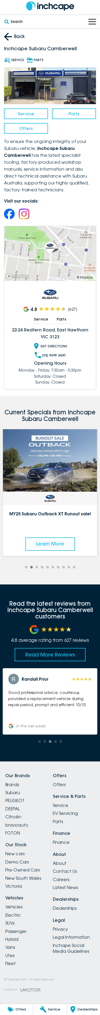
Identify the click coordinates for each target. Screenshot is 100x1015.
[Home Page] (50, 6)
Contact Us (65, 871)
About (59, 863)
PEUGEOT (15, 800)
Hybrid (11, 939)
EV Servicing (65, 813)
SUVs (9, 923)
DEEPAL (12, 808)
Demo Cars (17, 862)
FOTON (12, 833)
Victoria (13, 886)
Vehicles (13, 906)
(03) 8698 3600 (53, 355)
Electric (13, 915)
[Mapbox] (18, 276)
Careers (61, 879)
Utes (9, 955)
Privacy (60, 929)
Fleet (10, 963)
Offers (26, 128)
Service (26, 113)
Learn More (50, 544)
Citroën (13, 816)
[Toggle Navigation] (92, 21)
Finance (61, 842)
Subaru (12, 792)
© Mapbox (85, 277)
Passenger (16, 931)
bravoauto (16, 825)
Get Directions (53, 346)
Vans (10, 947)
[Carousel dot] (26, 567)
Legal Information (71, 937)
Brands (12, 784)
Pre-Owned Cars (22, 870)
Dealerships (65, 908)
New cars (15, 853)
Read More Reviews (50, 654)
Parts (74, 113)
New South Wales (23, 878)
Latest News (65, 887)
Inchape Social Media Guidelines (71, 948)
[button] (50, 701)
